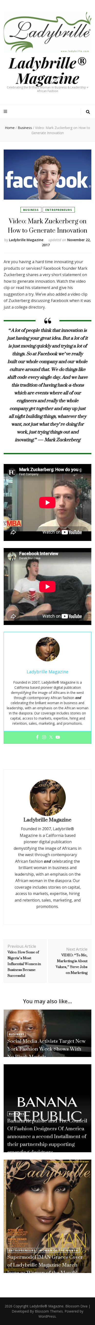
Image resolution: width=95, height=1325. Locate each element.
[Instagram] (44, 737)
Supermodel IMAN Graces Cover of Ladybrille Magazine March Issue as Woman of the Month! (45, 1264)
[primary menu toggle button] (6, 111)
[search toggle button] (88, 112)
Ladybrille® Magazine (47, 70)
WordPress (47, 1316)
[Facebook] (37, 737)
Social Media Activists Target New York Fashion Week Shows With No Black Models (46, 1048)
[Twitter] (51, 737)
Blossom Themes (49, 1311)
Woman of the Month (58, 1250)
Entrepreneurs (58, 210)
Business (31, 210)
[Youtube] (58, 737)
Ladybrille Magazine (26, 239)
